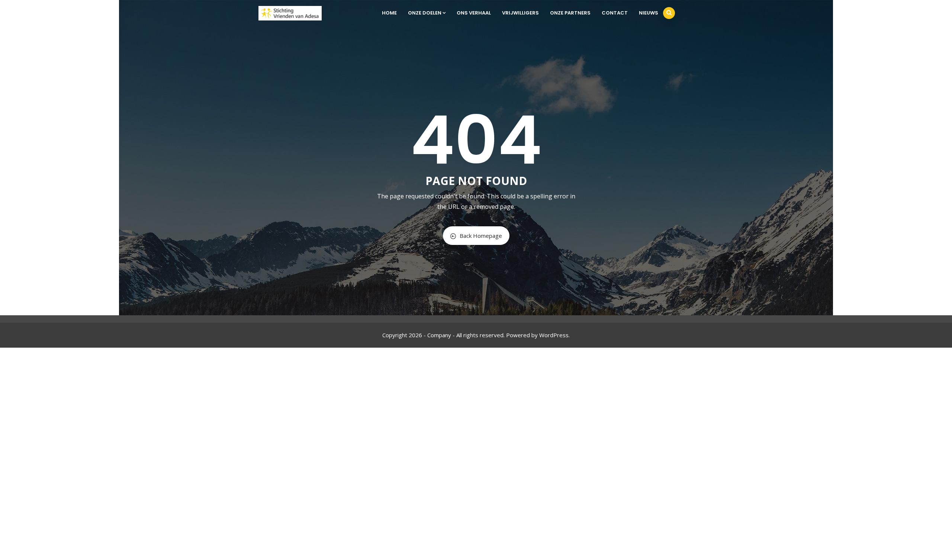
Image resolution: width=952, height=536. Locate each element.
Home (389, 12)
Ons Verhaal (474, 12)
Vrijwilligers (520, 12)
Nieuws (648, 12)
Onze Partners (570, 12)
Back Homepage (481, 235)
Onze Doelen (424, 12)
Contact (615, 12)
